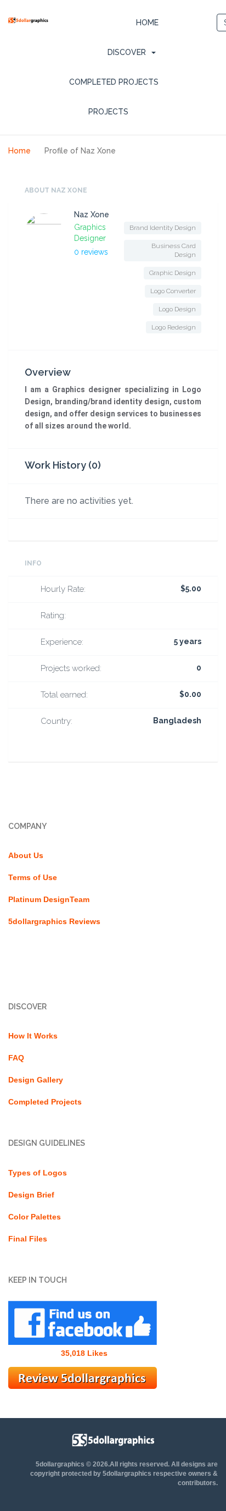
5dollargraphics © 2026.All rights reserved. (103, 1464)
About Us (25, 855)
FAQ (16, 1057)
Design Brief (31, 1194)
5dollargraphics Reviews (54, 921)
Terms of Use (32, 877)
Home (147, 22)
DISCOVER (127, 52)
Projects (108, 111)
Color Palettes (34, 1216)
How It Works (33, 1035)
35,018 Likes (84, 1353)
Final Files (27, 1238)
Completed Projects (114, 82)
